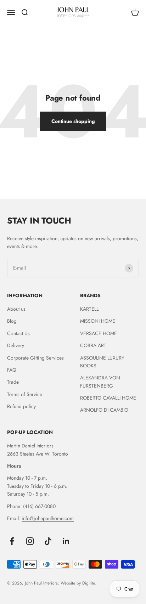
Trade (13, 381)
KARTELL (89, 308)
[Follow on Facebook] (12, 541)
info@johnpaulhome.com (48, 518)
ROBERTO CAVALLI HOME (108, 397)
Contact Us (18, 333)
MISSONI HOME (97, 320)
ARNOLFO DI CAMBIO (104, 409)
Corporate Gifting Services (35, 357)
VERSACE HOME (98, 333)
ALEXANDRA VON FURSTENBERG (100, 381)
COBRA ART (93, 345)
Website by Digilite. (78, 583)
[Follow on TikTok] (48, 541)
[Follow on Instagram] (30, 541)
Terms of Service (24, 394)
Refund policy (21, 406)
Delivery (15, 345)
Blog (12, 320)
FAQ (11, 369)
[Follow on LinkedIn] (66, 541)
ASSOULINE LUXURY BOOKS (102, 361)
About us (16, 308)
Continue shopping (73, 121)
